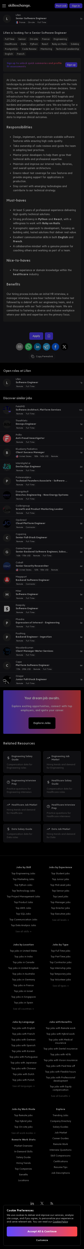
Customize (42, 1240)
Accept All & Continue (42, 1231)
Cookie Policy (60, 1221)
